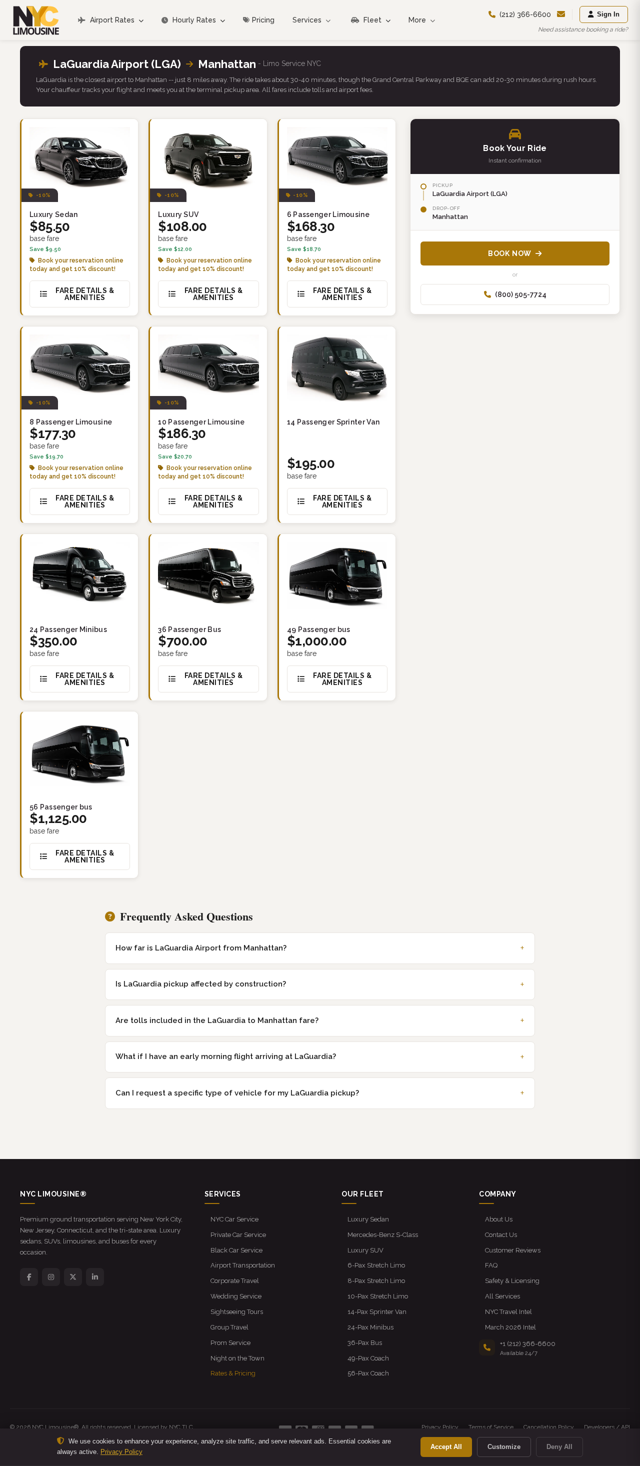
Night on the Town (237, 1358)
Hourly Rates (194, 20)
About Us (498, 1219)
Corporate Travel (234, 1280)
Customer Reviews (512, 1250)
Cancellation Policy (549, 1427)
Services (308, 20)
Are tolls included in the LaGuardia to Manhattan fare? (217, 1020)
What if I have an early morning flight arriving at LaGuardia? (226, 1056)
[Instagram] (51, 1277)
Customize (504, 1446)
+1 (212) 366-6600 (528, 1344)
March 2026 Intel (510, 1327)
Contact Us (501, 1234)
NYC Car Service (234, 1219)
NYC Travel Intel (508, 1312)
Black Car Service (236, 1250)
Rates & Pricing (233, 1373)
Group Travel (229, 1327)
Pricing (263, 20)
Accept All (446, 1446)
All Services (502, 1296)
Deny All (559, 1446)
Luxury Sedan (368, 1219)
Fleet (373, 20)
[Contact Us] (561, 14)
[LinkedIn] (95, 1277)
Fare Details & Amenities (85, 294)
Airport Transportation (242, 1265)
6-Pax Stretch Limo (376, 1265)
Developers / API (607, 1427)
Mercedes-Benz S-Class (383, 1234)
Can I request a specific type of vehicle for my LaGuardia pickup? (237, 1093)
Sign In (608, 14)
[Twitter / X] (73, 1277)
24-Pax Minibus (371, 1327)
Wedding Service (236, 1296)
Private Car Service (238, 1234)
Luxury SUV (366, 1250)
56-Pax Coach (368, 1373)
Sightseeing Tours (236, 1312)
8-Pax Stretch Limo (376, 1280)
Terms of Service (491, 1427)
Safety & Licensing (512, 1280)
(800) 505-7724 (520, 294)
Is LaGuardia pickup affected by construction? (201, 984)
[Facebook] (29, 1277)
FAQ (491, 1265)
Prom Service (230, 1342)
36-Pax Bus (365, 1342)
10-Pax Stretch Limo (378, 1296)
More (418, 20)
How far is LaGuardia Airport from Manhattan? (201, 948)
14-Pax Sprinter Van (377, 1312)
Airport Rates (112, 20)
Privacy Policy (440, 1427)
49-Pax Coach (368, 1358)
